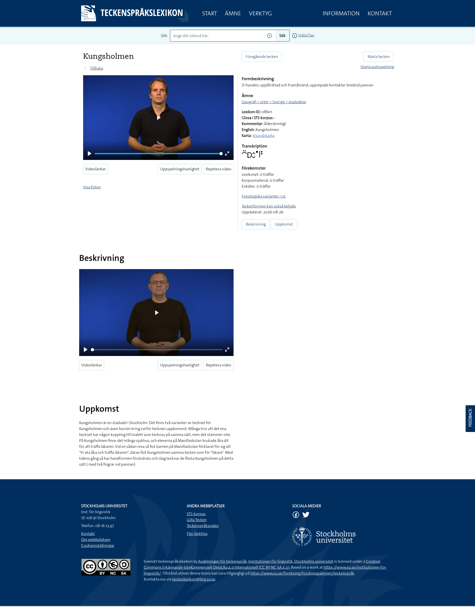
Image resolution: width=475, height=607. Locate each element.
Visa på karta (263, 135)
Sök (282, 35)
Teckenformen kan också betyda (269, 206)
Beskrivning (256, 224)
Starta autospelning (377, 66)
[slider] (159, 153)
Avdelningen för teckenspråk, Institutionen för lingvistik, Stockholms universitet (265, 561)
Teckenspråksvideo (203, 525)
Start (209, 13)
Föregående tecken (262, 56)
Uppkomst (284, 224)
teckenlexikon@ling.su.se (193, 579)
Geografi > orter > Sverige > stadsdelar (274, 101)
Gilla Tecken (197, 519)
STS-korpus (196, 513)
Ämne (233, 13)
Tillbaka (96, 68)
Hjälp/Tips (306, 35)
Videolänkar (95, 169)
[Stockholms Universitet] (343, 536)
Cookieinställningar (97, 545)
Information (341, 13)
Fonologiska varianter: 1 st (263, 196)
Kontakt (380, 13)
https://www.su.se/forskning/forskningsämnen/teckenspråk (302, 573)
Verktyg (260, 13)
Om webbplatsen (95, 539)
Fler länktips (197, 533)
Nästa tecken (379, 56)
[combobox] (223, 36)
